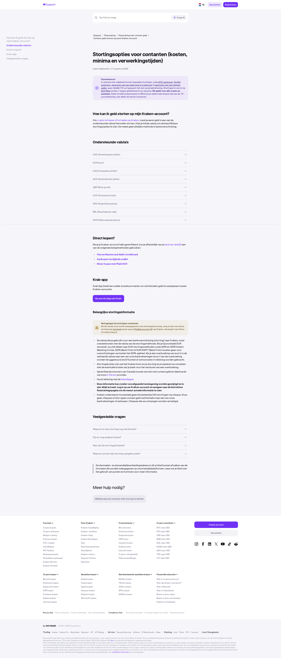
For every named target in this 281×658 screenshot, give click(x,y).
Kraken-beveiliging (90, 527)
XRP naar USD (163, 535)
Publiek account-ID (143, 329)
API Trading (48, 550)
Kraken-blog (87, 535)
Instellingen (48, 546)
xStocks (136, 632)
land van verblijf (173, 244)
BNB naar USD (163, 539)
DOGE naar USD (164, 546)
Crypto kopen (49, 527)
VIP (91, 632)
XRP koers (123, 539)
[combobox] (134, 17)
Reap (158, 632)
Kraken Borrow (50, 562)
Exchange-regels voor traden (156, 613)
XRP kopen (48, 590)
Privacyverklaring (62, 613)
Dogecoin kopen (51, 586)
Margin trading (50, 535)
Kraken (55, 632)
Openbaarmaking (177, 613)
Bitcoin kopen (49, 579)
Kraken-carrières (89, 531)
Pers (83, 543)
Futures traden (50, 539)
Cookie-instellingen (79, 613)
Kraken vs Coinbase (166, 602)
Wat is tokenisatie (165, 590)
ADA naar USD (163, 550)
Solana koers (125, 546)
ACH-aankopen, (166, 82)
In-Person (111, 374)
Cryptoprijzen (126, 523)
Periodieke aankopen (53, 558)
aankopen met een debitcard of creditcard (132, 85)
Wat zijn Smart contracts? (169, 583)
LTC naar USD (163, 558)
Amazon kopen (88, 590)
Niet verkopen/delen (96, 613)
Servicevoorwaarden (134, 613)
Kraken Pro (64, 632)
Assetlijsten (86, 550)
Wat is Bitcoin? (164, 586)
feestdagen (127, 379)
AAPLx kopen (125, 586)
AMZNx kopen (125, 594)
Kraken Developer (89, 539)
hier (111, 640)
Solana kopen (49, 598)
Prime (181, 632)
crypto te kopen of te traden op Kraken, (118, 120)
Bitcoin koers (125, 527)
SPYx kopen (124, 590)
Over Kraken (88, 523)
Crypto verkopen (51, 531)
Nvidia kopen (87, 579)
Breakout (85, 632)
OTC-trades (48, 543)
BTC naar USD (163, 527)
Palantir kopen (88, 594)
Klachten (85, 562)
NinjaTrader (74, 632)
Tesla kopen (86, 583)
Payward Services (124, 632)
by (49, 626)
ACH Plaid (105, 91)
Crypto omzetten (166, 523)
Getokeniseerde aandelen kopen (135, 574)
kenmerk (117, 329)
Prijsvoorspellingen (127, 558)
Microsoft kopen (88, 598)
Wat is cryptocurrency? (168, 579)
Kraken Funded (50, 565)
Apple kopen (87, 586)
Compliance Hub (115, 613)
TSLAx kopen (125, 583)
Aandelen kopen (89, 574)
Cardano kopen (50, 594)
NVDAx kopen (125, 579)
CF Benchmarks (148, 632)
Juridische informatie (120, 652)
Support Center (88, 558)
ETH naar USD (163, 531)
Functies (48, 523)
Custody (194, 632)
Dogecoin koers (126, 535)
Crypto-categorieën (128, 554)
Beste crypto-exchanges (168, 598)
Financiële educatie (167, 574)
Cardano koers (126, 543)
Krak (175, 632)
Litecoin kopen (50, 602)
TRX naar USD (163, 554)
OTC (187, 632)
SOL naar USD (163, 543)
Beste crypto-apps (166, 594)
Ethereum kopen (51, 583)
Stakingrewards (50, 554)
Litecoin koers (125, 550)
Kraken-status (88, 554)
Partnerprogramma (90, 546)
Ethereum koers (126, 531)
